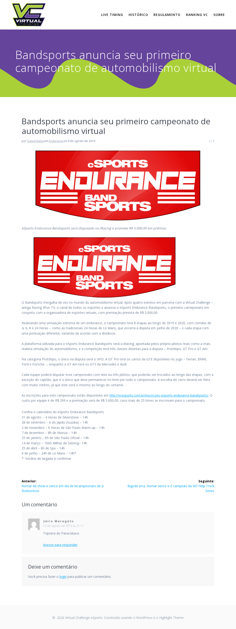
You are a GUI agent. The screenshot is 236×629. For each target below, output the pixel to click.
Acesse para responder (60, 545)
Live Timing (112, 14)
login (63, 576)
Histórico (138, 14)
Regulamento (166, 14)
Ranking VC (197, 14)
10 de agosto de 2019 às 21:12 (63, 526)
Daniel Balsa (35, 141)
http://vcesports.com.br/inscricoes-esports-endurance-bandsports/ (158, 395)
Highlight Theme (171, 617)
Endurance (56, 141)
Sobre (219, 14)
